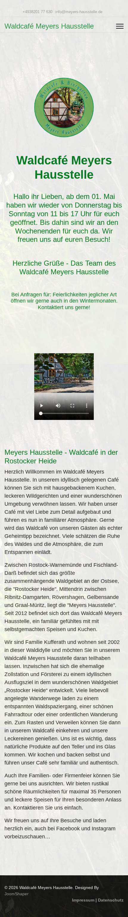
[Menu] (120, 26)
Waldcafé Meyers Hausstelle (49, 26)
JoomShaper (16, 893)
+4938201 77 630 (37, 12)
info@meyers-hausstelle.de (78, 12)
